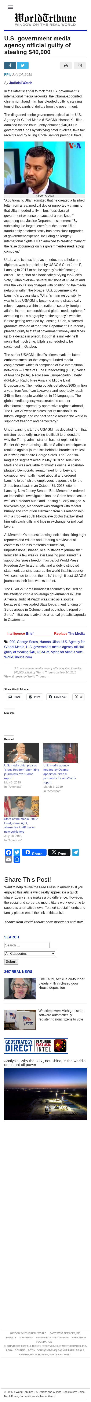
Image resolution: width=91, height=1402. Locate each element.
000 (12, 642)
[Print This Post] (66, 65)
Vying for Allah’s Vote (67, 652)
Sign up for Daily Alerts (52, 1337)
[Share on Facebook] (10, 65)
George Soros (27, 642)
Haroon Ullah (50, 642)
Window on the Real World (28, 1333)
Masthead (26, 1337)
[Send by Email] (80, 65)
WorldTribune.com (18, 657)
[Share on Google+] (36, 65)
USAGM (43, 652)
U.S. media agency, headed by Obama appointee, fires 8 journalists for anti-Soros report (59, 774)
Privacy (11, 1337)
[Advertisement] (45, 1180)
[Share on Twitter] (23, 65)
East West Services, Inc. (65, 1333)
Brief (30, 633)
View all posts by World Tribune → (27, 676)
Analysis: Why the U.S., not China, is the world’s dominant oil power (44, 1063)
